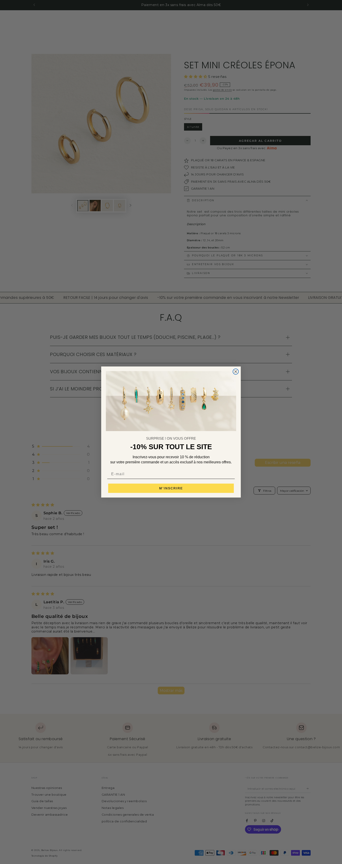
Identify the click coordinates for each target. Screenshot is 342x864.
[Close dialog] (235, 371)
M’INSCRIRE (171, 488)
